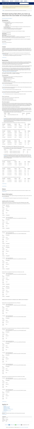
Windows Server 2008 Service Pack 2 (8, 409)
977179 (4, 54)
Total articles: (6, 424)
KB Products (17, 1)
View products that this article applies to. (7, 18)
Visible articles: (19, 424)
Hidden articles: (13, 424)
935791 (4, 85)
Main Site (11, 1)
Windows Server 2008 (6, 407)
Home (3, 10)
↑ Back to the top (4, 57)
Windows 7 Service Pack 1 (7, 406)
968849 (4, 89)
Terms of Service (22, 427)
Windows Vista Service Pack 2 (7, 410)
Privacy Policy (26, 427)
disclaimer (9, 7)
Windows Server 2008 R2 (7, 408)
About (21, 1)
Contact (25, 1)
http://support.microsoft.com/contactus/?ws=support (10, 71)
